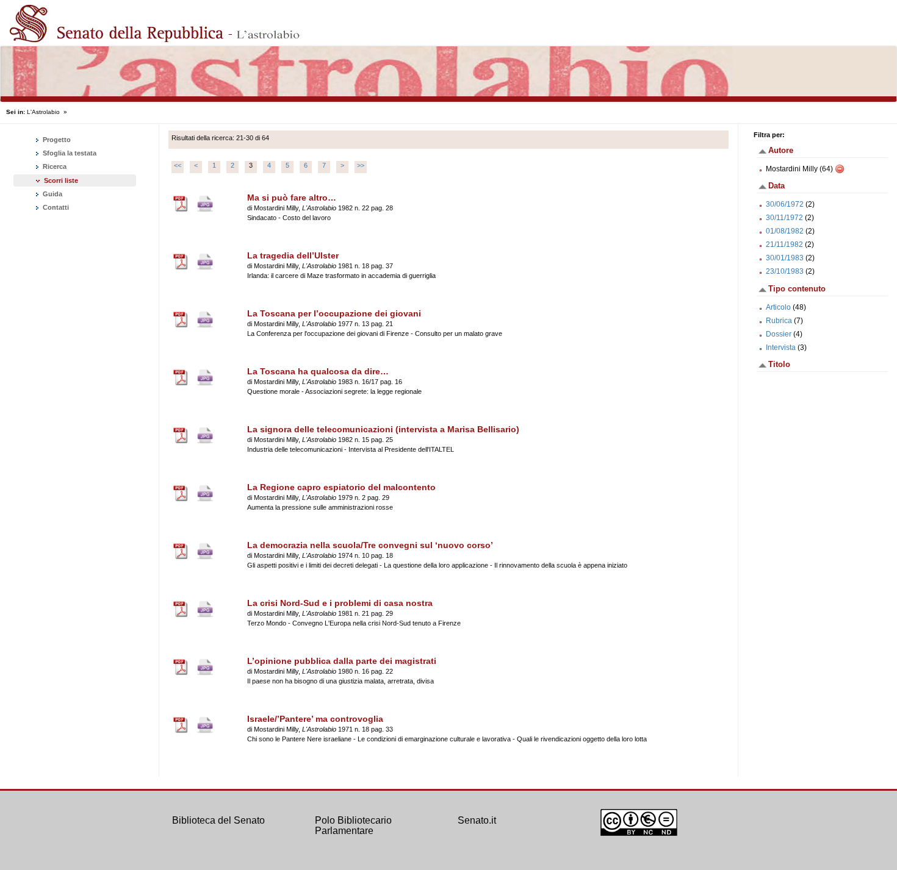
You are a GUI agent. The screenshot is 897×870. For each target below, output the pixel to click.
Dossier (778, 334)
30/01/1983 (785, 258)
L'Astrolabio (43, 112)
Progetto (56, 139)
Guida (51, 194)
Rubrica (779, 320)
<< (177, 165)
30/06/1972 (785, 204)
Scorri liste (61, 180)
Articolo (778, 307)
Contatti (55, 207)
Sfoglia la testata (68, 153)
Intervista (781, 347)
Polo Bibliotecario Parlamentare (353, 825)
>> (360, 165)
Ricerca (54, 166)
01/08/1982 (785, 231)
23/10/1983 (785, 271)
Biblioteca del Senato (218, 820)
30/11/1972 (784, 217)
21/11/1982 (784, 244)
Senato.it (477, 820)
